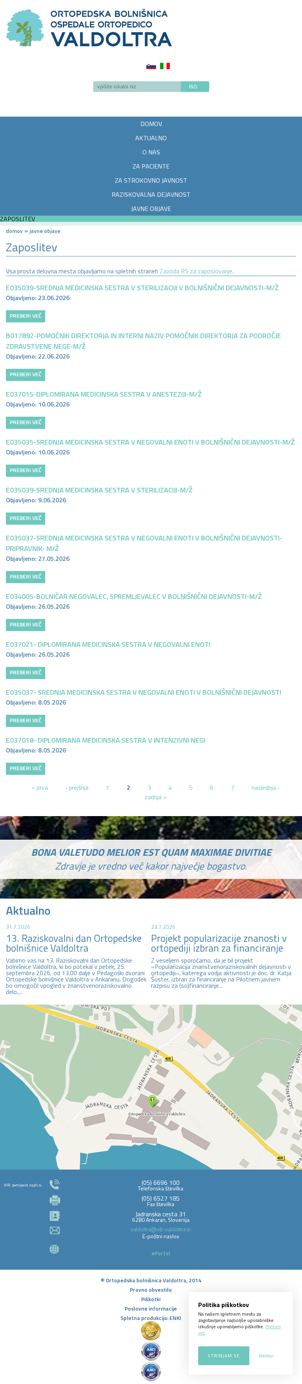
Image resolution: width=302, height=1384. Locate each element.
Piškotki (150, 1299)
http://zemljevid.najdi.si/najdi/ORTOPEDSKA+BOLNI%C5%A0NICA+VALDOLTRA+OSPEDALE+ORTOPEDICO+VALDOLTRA (151, 1087)
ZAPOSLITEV (17, 218)
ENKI (175, 1318)
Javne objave (45, 231)
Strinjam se (224, 1355)
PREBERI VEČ (26, 315)
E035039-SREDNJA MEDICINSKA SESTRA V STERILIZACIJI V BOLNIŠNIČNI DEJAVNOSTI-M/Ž (142, 287)
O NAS (151, 152)
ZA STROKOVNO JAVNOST (151, 180)
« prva (39, 787)
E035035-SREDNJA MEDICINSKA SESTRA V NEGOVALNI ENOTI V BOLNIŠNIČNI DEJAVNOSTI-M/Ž (150, 442)
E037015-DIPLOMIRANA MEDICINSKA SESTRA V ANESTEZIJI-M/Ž (104, 394)
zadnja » (156, 797)
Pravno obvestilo (151, 1289)
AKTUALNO (151, 138)
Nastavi (266, 1355)
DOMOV (151, 123)
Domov (14, 231)
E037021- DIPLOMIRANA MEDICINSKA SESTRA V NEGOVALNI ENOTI (108, 644)
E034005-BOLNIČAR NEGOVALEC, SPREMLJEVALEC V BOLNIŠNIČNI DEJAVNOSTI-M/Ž (134, 596)
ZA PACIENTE (151, 166)
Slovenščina (151, 66)
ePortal (160, 1253)
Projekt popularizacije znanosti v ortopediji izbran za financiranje (219, 943)
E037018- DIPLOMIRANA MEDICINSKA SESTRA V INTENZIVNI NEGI (105, 740)
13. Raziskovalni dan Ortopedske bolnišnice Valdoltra (74, 943)
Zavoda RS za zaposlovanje (196, 271)
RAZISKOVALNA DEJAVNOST (151, 194)
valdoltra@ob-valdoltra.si (161, 1229)
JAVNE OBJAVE (151, 208)
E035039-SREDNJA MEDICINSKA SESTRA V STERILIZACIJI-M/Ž (99, 490)
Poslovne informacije (151, 1308)
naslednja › (266, 787)
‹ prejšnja (76, 787)
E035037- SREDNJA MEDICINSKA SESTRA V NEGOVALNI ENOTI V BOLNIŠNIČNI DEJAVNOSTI (143, 692)
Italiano (165, 66)
